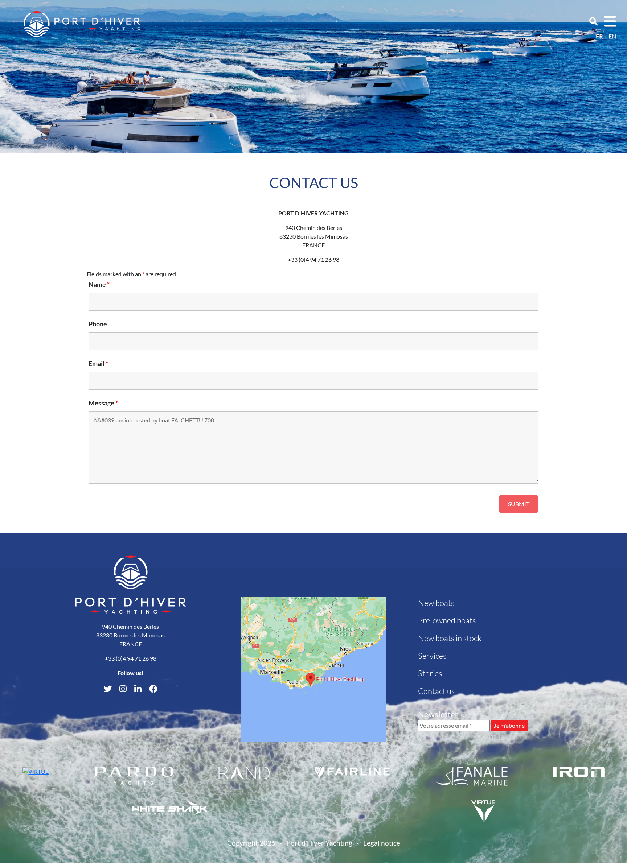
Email (98, 363)
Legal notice (381, 843)
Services (432, 656)
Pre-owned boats (447, 620)
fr (599, 36)
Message (103, 402)
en (612, 36)
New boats (436, 603)
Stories (430, 673)
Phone (98, 323)
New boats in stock (449, 638)
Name (99, 284)
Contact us (436, 691)
